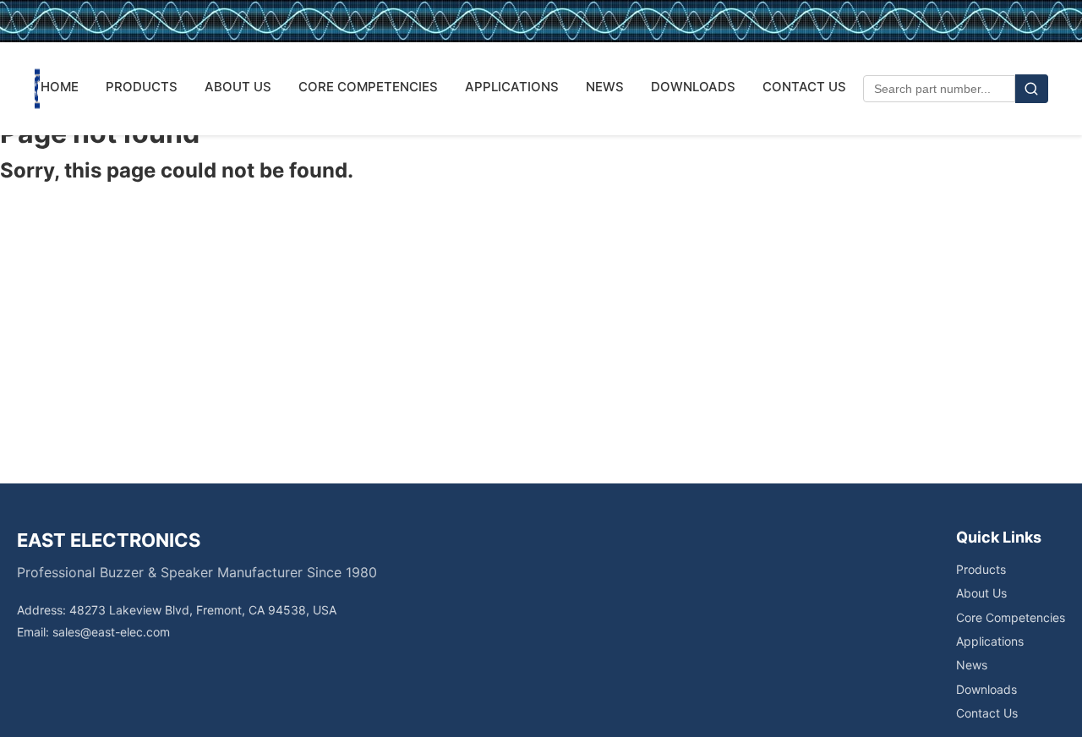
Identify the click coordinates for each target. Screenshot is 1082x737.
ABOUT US (238, 87)
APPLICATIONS (512, 87)
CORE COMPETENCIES (368, 87)
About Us (981, 593)
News (971, 665)
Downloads (986, 689)
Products (981, 569)
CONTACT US (804, 87)
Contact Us (987, 713)
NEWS (605, 87)
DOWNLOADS (693, 87)
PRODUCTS (142, 87)
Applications (990, 641)
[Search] (1031, 88)
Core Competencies (1010, 617)
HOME (60, 87)
